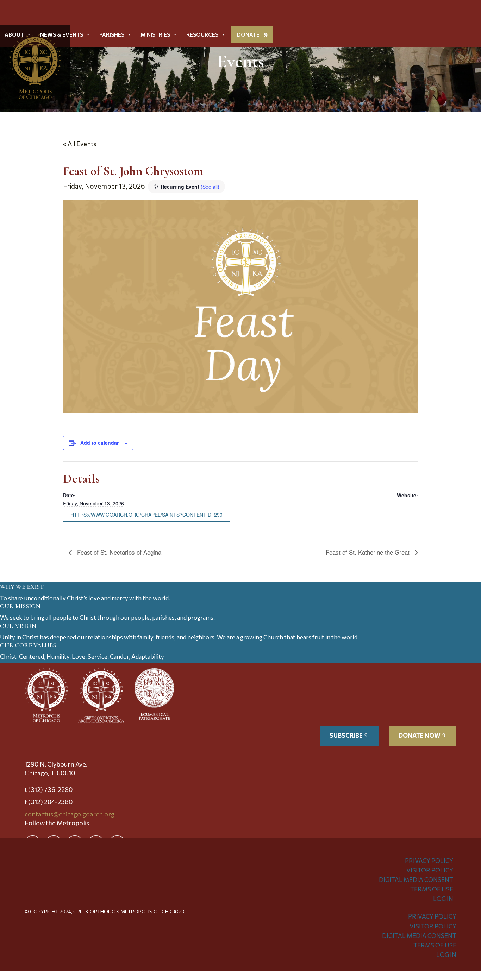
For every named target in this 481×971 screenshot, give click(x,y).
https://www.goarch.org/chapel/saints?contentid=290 (146, 514)
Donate (248, 34)
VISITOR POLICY (429, 870)
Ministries (155, 34)
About (14, 34)
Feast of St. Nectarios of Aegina (118, 552)
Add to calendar (99, 442)
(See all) (210, 186)
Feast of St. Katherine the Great (368, 552)
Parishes (111, 34)
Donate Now (420, 735)
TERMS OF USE (431, 889)
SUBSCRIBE (346, 735)
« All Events (79, 143)
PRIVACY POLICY (429, 860)
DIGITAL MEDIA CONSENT (416, 879)
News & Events (61, 34)
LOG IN (443, 898)
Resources (202, 34)
